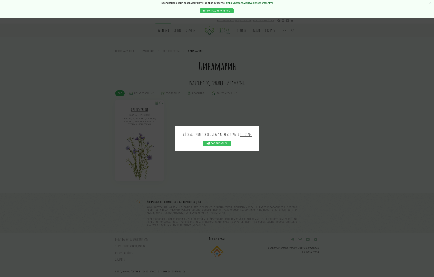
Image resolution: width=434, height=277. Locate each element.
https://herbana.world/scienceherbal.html (249, 2)
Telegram (246, 134)
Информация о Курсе (216, 11)
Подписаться (219, 143)
